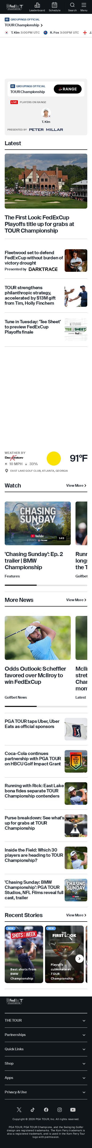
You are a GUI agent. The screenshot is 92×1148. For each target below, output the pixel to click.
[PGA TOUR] (15, 1001)
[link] (15, 7)
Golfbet (81, 576)
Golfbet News (16, 697)
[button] (68, 89)
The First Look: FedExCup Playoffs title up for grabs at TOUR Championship (39, 224)
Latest (80, 697)
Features (12, 576)
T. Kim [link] (15, 33)
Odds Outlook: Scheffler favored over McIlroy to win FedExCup (35, 675)
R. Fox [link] (54, 33)
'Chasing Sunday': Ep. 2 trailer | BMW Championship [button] (34, 561)
